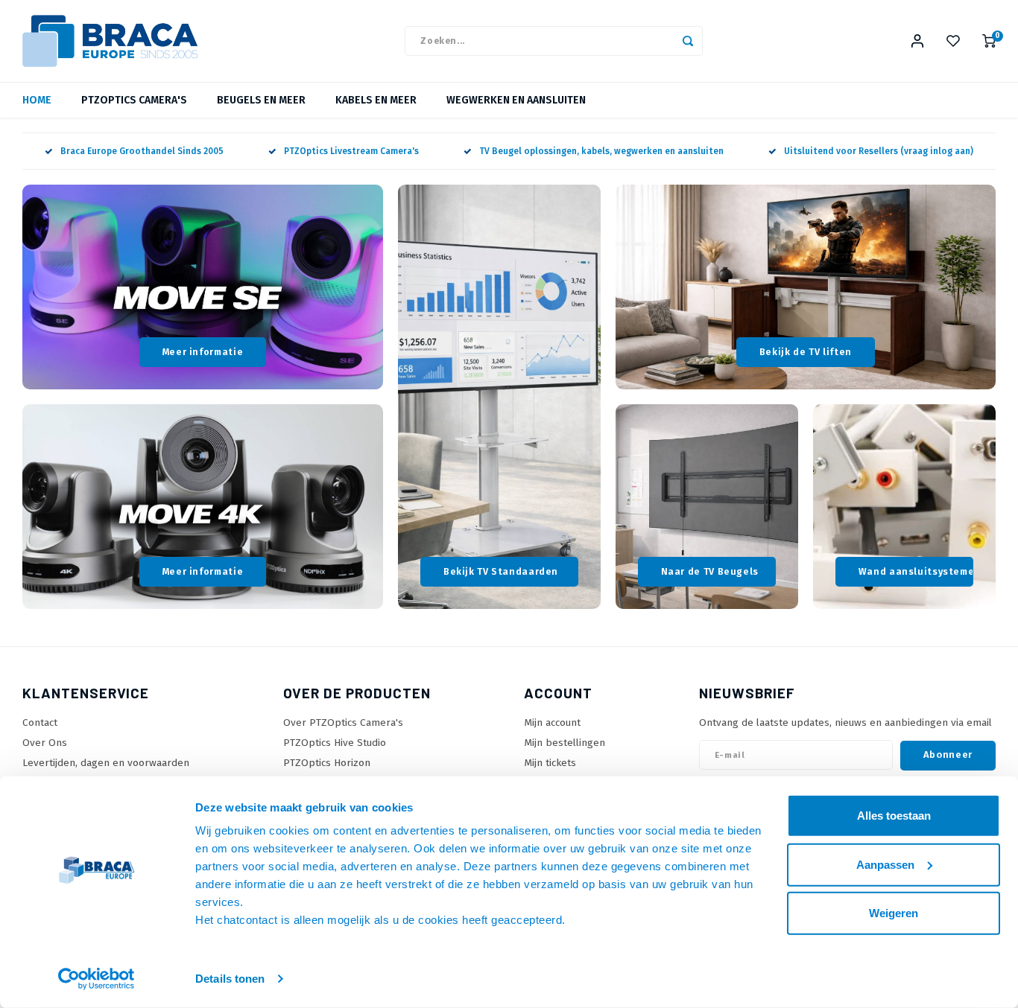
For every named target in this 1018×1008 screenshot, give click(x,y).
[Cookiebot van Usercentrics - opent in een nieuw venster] (96, 979)
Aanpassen (885, 864)
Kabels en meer (376, 100)
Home (36, 100)
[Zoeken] (688, 41)
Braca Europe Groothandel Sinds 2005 (142, 151)
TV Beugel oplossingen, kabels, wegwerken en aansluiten (601, 151)
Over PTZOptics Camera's (343, 722)
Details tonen (230, 978)
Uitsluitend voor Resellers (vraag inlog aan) (878, 151)
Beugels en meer (261, 100)
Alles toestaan (894, 815)
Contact (39, 722)
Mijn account (552, 722)
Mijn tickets (550, 762)
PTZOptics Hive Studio (334, 742)
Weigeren (893, 913)
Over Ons (44, 742)
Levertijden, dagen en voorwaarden (105, 762)
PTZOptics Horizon (326, 762)
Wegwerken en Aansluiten (516, 100)
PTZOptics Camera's (134, 100)
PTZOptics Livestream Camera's (351, 151)
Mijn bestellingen (564, 742)
